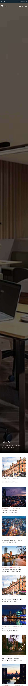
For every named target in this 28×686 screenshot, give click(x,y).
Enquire (21, 6)
